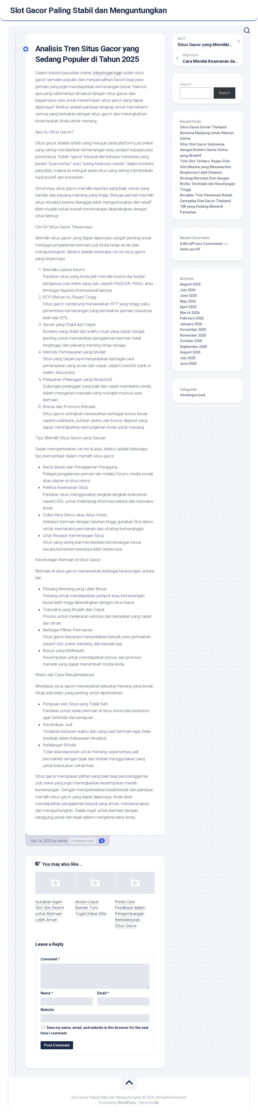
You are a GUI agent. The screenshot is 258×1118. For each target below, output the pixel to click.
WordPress (127, 1103)
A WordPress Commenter (201, 244)
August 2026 (190, 284)
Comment (50, 959)
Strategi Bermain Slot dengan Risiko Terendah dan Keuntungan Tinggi (207, 184)
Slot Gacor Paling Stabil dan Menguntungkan (88, 10)
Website (47, 1010)
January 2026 (191, 324)
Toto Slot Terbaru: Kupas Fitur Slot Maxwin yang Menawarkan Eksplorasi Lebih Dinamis (205, 166)
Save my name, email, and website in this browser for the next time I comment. (94, 1030)
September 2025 (193, 347)
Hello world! (190, 249)
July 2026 (188, 290)
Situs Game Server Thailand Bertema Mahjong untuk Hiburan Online (207, 132)
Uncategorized (82, 841)
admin (62, 841)
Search (185, 84)
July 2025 (188, 358)
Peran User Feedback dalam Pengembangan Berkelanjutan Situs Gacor (130, 913)
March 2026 (190, 313)
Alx (156, 1103)
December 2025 (193, 330)
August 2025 (190, 352)
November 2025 (193, 335)
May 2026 (188, 301)
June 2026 (188, 296)
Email (103, 993)
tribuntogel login (107, 72)
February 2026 (192, 318)
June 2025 (188, 364)
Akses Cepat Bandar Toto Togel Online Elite (90, 907)
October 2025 (191, 341)
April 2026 (188, 307)
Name (47, 993)
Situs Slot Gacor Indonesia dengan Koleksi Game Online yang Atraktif (204, 150)
